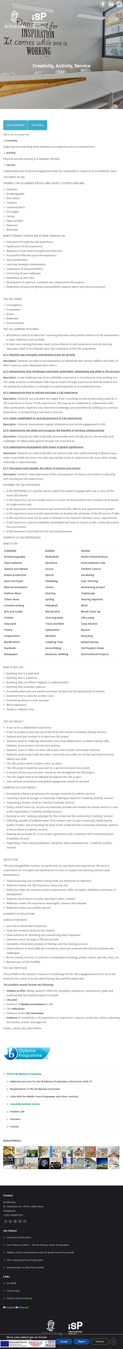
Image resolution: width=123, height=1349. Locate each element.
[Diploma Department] (79, 1163)
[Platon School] (102, 1163)
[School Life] (32, 1152)
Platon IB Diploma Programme (24, 1073)
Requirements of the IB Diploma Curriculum (35, 1089)
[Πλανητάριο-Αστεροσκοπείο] (44, 1163)
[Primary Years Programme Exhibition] (91, 1152)
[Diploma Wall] (44, 1152)
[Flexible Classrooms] (9, 1152)
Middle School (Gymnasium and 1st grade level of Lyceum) (40, 1252)
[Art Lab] (102, 1152)
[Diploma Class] (21, 1152)
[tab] (15, 125)
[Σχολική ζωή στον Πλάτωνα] (79, 1152)
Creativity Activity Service (25, 1104)
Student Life (17, 1111)
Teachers (15, 1119)
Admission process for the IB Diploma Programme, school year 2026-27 (51, 1081)
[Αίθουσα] (21, 1163)
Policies (14, 1126)
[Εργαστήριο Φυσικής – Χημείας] (67, 1163)
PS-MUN (11, 1283)
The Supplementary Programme (25, 1260)
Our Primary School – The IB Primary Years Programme (38, 1245)
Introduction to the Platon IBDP (25, 1267)
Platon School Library (19, 1298)
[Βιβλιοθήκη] (67, 1152)
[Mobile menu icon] (116, 18)
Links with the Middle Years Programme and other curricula (44, 1096)
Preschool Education (19, 1237)
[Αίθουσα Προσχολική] (32, 1163)
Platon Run (13, 1290)
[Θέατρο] (9, 1163)
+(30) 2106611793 (13, 1215)
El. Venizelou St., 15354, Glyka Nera (23, 1206)
